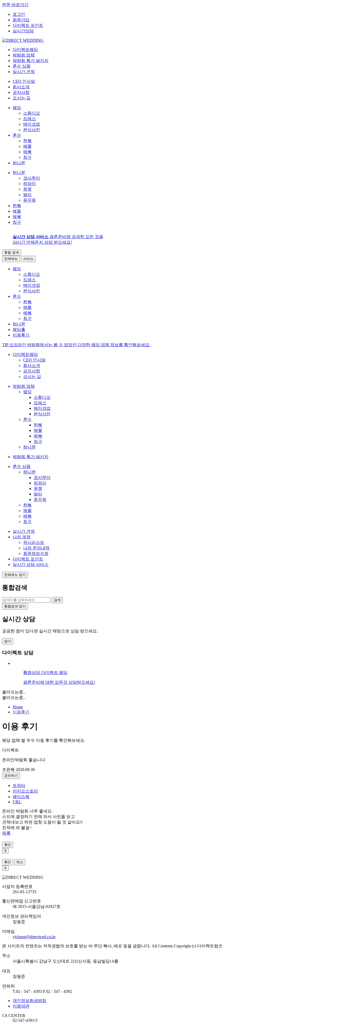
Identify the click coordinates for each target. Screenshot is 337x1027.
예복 (27, 152)
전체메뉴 (11, 259)
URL (17, 802)
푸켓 (27, 189)
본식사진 (31, 129)
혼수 (17, 135)
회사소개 (21, 87)
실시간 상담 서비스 (30, 564)
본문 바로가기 (15, 4)
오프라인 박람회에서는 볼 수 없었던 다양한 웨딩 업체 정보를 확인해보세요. (76, 345)
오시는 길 (22, 98)
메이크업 (31, 124)
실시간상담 (23, 31)
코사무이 (31, 178)
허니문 (19, 163)
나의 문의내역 (36, 548)
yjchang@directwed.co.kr (34, 936)
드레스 (29, 118)
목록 (6, 833)
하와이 (29, 183)
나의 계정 (22, 537)
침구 (27, 157)
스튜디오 (31, 113)
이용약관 (21, 1006)
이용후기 (21, 712)
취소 (19, 862)
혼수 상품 (22, 466)
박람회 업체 (24, 386)
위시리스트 (33, 542)
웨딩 (17, 107)
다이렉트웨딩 (25, 354)
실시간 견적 (24, 531)
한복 (27, 141)
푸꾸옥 (29, 200)
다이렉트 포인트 (28, 25)
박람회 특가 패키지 (30, 456)
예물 (27, 146)
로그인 (19, 14)
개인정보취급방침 (29, 1000)
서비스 (28, 259)
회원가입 (21, 20)
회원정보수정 (35, 553)
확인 (7, 845)
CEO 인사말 (24, 81)
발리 (27, 194)
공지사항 (21, 92)
